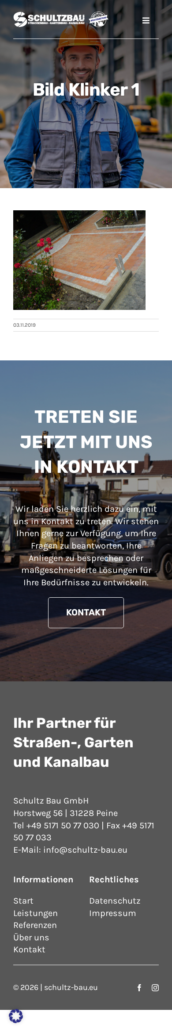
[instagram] (155, 987)
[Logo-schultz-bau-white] (60, 15)
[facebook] (139, 987)
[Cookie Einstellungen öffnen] (16, 1020)
